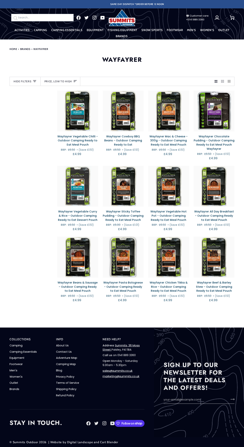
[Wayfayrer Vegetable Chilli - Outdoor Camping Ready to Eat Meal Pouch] (77, 111)
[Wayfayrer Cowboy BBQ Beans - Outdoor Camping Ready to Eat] (123, 111)
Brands (25, 48)
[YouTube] (102, 18)
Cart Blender (109, 442)
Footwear (16, 364)
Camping (16, 345)
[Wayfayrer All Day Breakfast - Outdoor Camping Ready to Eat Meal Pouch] (214, 186)
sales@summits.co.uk (117, 371)
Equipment (17, 358)
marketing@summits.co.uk (121, 376)
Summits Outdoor (25, 442)
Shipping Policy (66, 389)
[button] (22, 30)
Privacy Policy (65, 377)
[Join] (231, 399)
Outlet (14, 383)
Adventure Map (66, 358)
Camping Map (66, 364)
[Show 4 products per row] (230, 81)
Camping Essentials (23, 352)
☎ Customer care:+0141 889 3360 (197, 17)
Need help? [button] (112, 339)
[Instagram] (94, 18)
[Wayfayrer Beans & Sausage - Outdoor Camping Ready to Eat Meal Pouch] (77, 257)
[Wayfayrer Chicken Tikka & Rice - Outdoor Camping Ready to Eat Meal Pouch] (168, 257)
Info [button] (59, 339)
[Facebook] (78, 18)
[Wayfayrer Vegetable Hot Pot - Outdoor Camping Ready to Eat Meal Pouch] (168, 186)
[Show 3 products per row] (222, 81)
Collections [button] (20, 339)
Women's (16, 377)
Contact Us (64, 352)
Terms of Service (67, 383)
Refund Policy (65, 395)
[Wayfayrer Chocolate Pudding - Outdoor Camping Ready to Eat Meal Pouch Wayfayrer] (214, 111)
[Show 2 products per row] (216, 81)
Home (13, 48)
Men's (13, 370)
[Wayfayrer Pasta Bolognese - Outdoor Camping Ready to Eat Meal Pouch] (123, 257)
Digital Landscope (80, 442)
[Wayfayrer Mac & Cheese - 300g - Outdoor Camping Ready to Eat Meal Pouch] (168, 111)
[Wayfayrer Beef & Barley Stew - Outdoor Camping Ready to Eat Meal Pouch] (214, 257)
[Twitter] (86, 18)
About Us (62, 345)
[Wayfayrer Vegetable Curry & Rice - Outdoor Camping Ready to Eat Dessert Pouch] (77, 186)
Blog (59, 370)
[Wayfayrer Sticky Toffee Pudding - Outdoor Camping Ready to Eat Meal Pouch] (123, 186)
